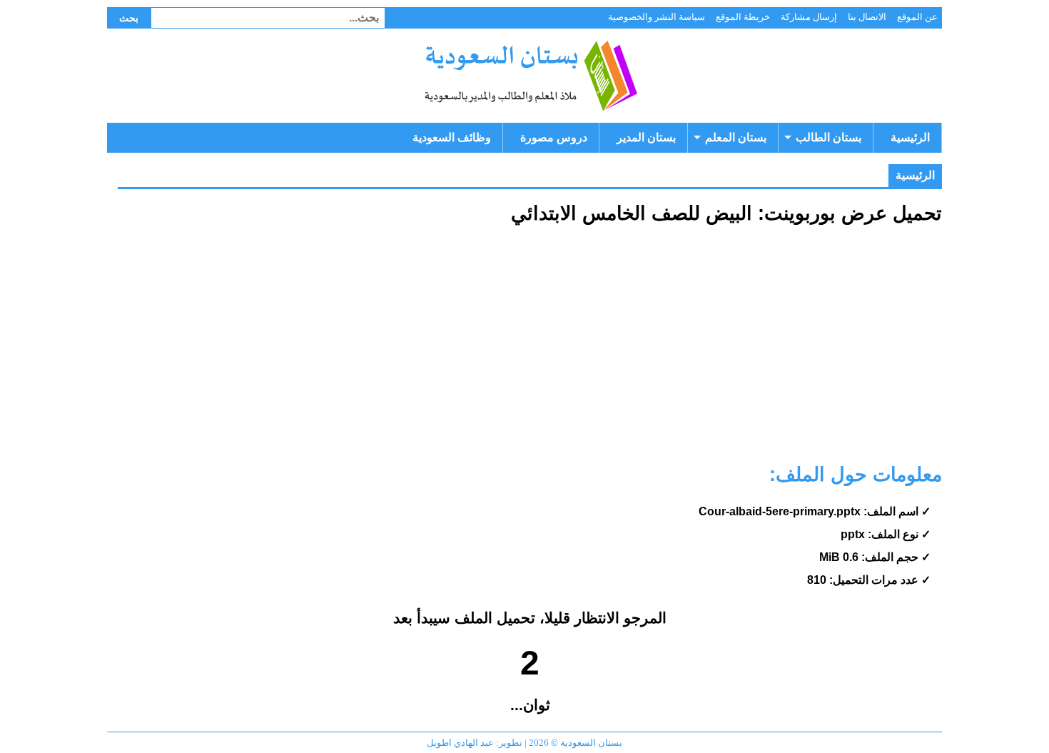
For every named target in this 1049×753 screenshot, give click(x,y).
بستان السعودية (530, 75)
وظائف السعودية (451, 137)
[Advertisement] (530, 350)
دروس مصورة (553, 137)
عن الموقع (917, 16)
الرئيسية (910, 137)
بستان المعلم (735, 137)
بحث (128, 18)
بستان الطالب (828, 137)
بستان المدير (646, 137)
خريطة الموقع (743, 16)
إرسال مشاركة (809, 16)
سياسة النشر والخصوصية (656, 16)
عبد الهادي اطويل (460, 742)
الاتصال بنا (867, 16)
